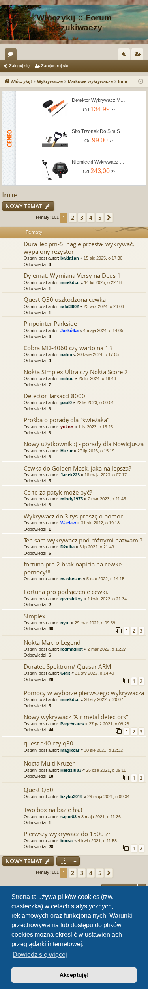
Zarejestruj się (54, 65)
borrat (66, 840)
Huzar (66, 450)
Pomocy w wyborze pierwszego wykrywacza (84, 693)
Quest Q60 (38, 789)
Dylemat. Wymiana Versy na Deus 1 (72, 275)
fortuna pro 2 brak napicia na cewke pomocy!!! (73, 568)
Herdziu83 (70, 770)
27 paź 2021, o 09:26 (109, 723)
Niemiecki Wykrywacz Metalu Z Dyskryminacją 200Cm (99, 162)
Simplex (34, 616)
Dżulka (67, 546)
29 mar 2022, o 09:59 (95, 622)
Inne (10, 195)
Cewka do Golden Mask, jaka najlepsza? (77, 468)
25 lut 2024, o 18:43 (97, 378)
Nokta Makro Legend (52, 642)
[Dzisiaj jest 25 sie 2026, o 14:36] (140, 81)
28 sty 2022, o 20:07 (103, 699)
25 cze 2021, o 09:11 (106, 770)
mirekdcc (69, 282)
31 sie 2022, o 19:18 (100, 522)
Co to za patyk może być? (58, 492)
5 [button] (99, 217)
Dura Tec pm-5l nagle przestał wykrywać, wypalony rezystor (79, 247)
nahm (66, 354)
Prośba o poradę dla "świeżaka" (66, 420)
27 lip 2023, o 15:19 (95, 450)
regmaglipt (71, 649)
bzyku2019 (71, 796)
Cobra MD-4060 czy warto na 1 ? (68, 348)
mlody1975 (71, 498)
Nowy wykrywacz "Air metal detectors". (77, 717)
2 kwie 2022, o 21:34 (107, 598)
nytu (65, 622)
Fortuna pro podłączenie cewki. (66, 592)
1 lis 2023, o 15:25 (95, 426)
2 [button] (72, 217)
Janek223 (70, 474)
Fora (12, 55)
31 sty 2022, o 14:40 (94, 673)
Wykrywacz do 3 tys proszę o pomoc (73, 516)
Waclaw (68, 522)
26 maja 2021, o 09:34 (108, 796)
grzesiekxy (71, 598)
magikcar (69, 750)
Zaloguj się (19, 65)
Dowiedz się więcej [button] (40, 954)
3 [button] (81, 217)
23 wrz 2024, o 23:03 (104, 306)
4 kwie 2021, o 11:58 (97, 840)
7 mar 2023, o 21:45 (107, 498)
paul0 (66, 402)
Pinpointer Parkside (50, 323)
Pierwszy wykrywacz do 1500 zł (67, 834)
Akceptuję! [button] (74, 975)
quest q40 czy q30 (48, 743)
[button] (109, 217)
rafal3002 (69, 306)
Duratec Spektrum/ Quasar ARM (67, 666)
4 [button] (90, 217)
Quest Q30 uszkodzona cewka (65, 299)
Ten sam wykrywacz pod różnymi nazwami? (83, 540)
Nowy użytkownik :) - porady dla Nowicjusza (84, 444)
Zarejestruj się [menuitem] (139, 55)
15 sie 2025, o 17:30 (103, 258)
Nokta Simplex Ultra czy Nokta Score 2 (76, 372)
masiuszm (71, 578)
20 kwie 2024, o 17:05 (98, 354)
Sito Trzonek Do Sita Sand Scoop (99, 131)
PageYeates (72, 723)
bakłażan (69, 258)
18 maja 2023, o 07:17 (105, 474)
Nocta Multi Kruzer (49, 763)
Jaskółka (69, 330)
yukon (66, 426)
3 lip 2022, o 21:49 (96, 546)
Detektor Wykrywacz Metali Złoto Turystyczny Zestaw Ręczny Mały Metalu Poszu (99, 100)
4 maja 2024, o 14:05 (103, 330)
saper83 (68, 816)
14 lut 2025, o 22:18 (103, 282)
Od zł (99, 109)
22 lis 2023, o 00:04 (95, 402)
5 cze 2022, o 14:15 (105, 578)
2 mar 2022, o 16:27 (107, 649)
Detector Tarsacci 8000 (54, 396)
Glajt (65, 673)
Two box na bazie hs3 (53, 810)
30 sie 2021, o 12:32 (103, 750)
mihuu (67, 378)
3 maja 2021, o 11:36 (101, 816)
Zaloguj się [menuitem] (125, 55)
